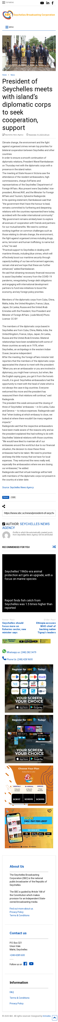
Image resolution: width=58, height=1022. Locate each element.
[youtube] (42, 3)
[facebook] (52, 3)
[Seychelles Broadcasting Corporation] (29, 18)
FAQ (12, 992)
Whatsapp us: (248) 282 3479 (21, 652)
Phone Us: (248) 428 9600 (19, 659)
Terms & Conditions (19, 915)
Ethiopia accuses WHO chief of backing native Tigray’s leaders (46, 628)
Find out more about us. (22, 908)
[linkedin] (47, 3)
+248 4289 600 (17, 955)
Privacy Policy (17, 912)
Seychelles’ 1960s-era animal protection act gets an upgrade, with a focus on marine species (29, 575)
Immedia (47, 1016)
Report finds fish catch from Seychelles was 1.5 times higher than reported (28, 604)
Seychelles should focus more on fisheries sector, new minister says (14, 628)
